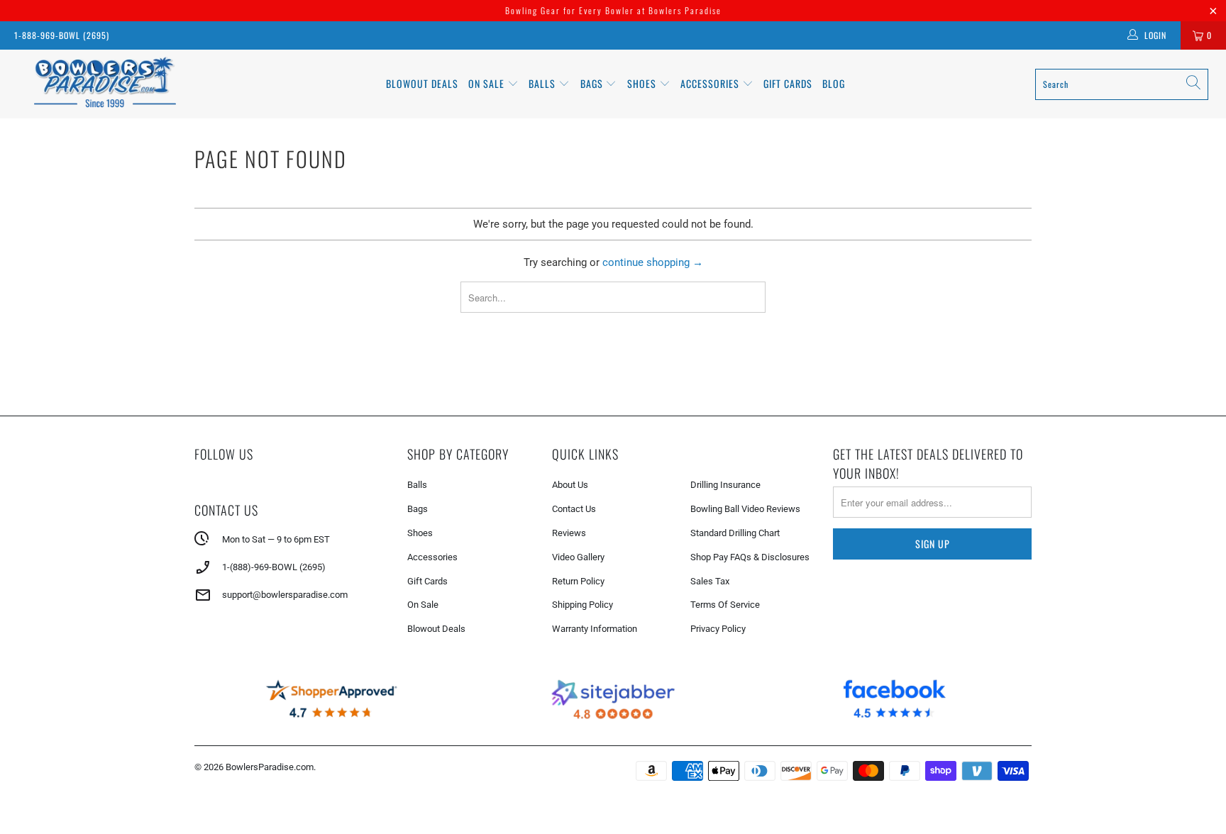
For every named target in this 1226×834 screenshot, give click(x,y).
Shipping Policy (582, 604)
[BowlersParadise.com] (105, 84)
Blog (833, 83)
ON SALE (487, 83)
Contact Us (574, 509)
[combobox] (1121, 84)
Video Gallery (578, 557)
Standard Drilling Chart (735, 533)
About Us (570, 484)
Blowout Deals (422, 83)
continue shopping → (652, 262)
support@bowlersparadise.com (285, 594)
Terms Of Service (725, 604)
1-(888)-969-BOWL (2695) (274, 567)
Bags (593, 83)
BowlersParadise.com (270, 767)
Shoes (643, 83)
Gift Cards (787, 83)
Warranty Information (594, 628)
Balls (543, 83)
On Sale (422, 604)
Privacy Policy (718, 628)
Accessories (711, 83)
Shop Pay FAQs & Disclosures (750, 557)
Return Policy (578, 581)
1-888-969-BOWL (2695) (61, 35)
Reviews (569, 533)
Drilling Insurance (725, 484)
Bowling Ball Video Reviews (745, 509)
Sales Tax (709, 581)
